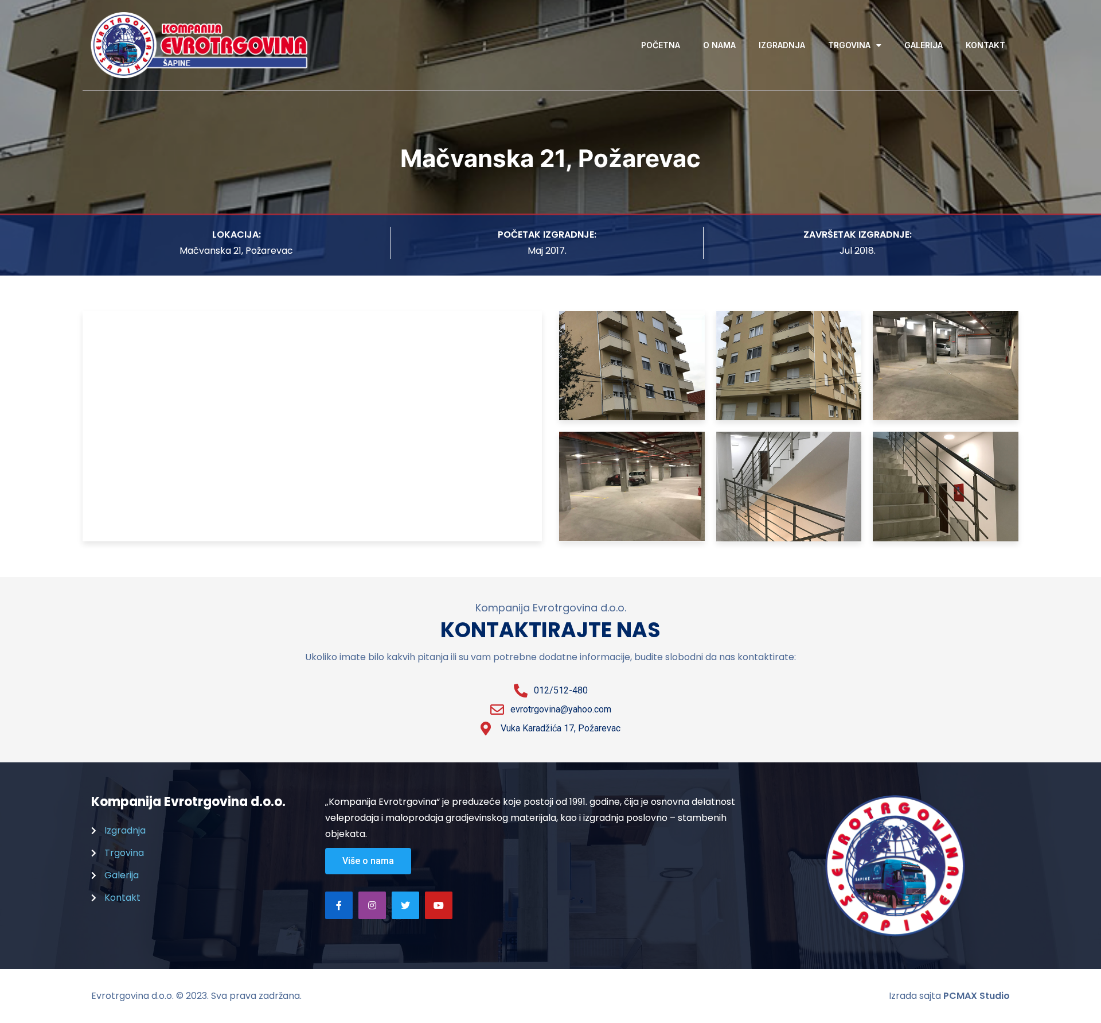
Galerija (923, 45)
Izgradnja (782, 45)
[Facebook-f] (339, 905)
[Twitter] (405, 905)
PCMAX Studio (976, 995)
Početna (660, 45)
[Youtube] (438, 905)
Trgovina (849, 45)
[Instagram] (372, 905)
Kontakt (985, 45)
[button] (368, 861)
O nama (719, 45)
